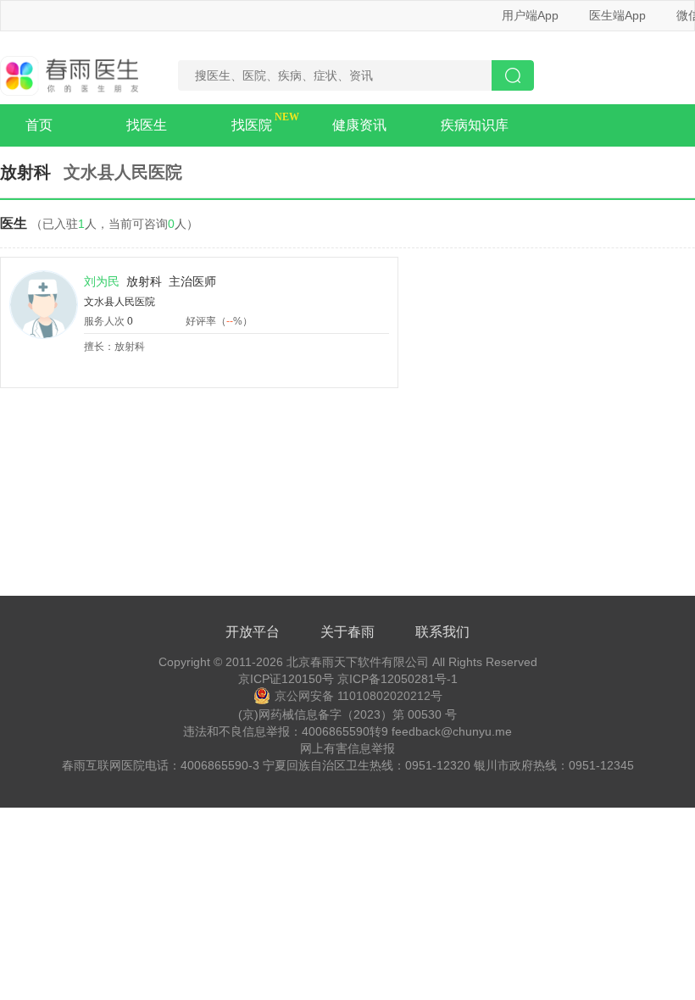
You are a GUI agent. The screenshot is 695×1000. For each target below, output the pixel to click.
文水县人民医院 (119, 302)
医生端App (617, 15)
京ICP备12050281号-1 (397, 679)
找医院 (251, 125)
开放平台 (252, 632)
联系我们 (442, 632)
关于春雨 (347, 632)
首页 (39, 125)
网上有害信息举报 (347, 748)
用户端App (530, 15)
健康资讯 (359, 125)
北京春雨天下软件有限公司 (357, 662)
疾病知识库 (475, 125)
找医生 (146, 125)
